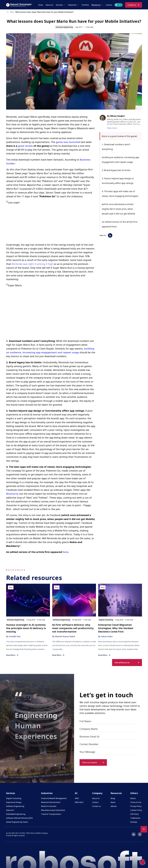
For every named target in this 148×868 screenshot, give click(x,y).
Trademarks (135, 818)
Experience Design (13, 802)
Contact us (96, 806)
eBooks (114, 806)
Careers (95, 802)
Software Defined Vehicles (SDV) (19, 818)
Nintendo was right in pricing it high (32, 263)
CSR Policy (134, 814)
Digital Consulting (13, 798)
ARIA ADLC (79, 802)
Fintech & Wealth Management (53, 798)
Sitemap (133, 822)
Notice (133, 798)
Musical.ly (12, 493)
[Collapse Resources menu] (102, 5)
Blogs (113, 798)
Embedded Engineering (15, 814)
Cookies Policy (136, 810)
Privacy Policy (135, 806)
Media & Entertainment (50, 802)
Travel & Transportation (51, 814)
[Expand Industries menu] (78, 5)
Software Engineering (15, 806)
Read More (10, 655)
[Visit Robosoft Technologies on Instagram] (140, 834)
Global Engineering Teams (17, 822)
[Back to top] (144, 829)
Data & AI (10, 810)
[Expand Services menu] (64, 5)
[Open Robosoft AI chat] (142, 862)
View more (112, 128)
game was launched (68, 142)
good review (25, 145)
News (113, 802)
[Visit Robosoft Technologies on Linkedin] (133, 834)
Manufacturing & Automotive (53, 810)
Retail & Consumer (48, 806)
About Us (96, 798)
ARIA (77, 798)
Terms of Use (135, 802)
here (65, 552)
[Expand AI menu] (121, 5)
